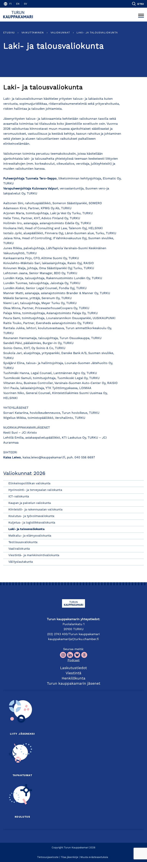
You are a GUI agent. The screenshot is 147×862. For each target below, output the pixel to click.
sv (25, 4)
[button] (137, 4)
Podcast (74, 660)
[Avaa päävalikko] (141, 14)
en (18, 4)
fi (10, 4)
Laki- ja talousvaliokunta (97, 33)
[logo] (18, 14)
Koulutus (22, 817)
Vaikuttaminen (32, 33)
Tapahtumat (22, 775)
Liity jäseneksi (22, 734)
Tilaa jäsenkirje (69, 857)
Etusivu (9, 33)
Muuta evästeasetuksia (94, 857)
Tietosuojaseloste (48, 857)
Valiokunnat (60, 33)
